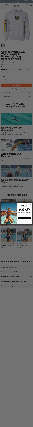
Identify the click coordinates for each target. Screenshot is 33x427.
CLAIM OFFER (24, 217)
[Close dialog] (31, 204)
